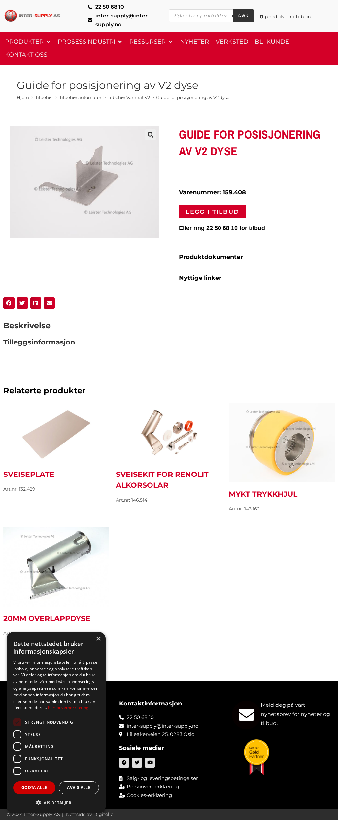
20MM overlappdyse (46, 618)
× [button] (98, 639)
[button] (28, 42)
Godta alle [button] (34, 787)
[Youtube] (150, 763)
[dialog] (56, 722)
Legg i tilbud (212, 211)
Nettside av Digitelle (89, 814)
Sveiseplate (28, 474)
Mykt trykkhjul (263, 494)
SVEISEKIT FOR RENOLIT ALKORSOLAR (162, 480)
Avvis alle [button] (78, 787)
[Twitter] (137, 763)
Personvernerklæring (68, 707)
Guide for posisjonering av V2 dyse (192, 97)
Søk (243, 15)
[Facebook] (124, 763)
